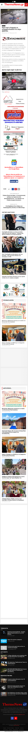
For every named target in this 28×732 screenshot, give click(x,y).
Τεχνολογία (4, 628)
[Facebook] (12, 718)
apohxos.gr (7, 92)
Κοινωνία (3, 25)
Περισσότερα (15, 729)
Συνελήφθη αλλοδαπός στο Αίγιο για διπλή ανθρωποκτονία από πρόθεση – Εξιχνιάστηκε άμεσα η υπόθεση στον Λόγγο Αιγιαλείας (12, 233)
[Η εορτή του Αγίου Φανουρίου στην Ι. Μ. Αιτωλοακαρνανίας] (4, 681)
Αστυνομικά (5, 729)
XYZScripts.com (20, 731)
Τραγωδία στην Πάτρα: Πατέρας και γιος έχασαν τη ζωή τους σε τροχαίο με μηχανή (13, 277)
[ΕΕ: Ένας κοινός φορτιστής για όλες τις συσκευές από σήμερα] (4, 648)
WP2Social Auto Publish (9, 731)
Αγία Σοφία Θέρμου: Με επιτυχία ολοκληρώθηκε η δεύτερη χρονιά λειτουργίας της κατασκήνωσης (14, 432)
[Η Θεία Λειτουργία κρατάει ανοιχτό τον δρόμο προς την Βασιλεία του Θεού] (4, 687)
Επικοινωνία (21, 729)
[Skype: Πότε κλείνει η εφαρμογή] (4, 641)
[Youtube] (15, 718)
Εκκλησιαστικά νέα (6, 675)
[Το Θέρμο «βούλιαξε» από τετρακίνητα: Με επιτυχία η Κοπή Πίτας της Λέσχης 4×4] (4, 657)
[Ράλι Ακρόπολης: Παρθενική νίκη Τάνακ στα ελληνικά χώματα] (4, 664)
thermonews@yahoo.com (19, 714)
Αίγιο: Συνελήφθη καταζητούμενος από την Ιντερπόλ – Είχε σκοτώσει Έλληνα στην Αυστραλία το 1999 (12, 255)
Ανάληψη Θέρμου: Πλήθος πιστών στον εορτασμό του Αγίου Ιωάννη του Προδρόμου (13, 499)
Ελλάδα (10, 729)
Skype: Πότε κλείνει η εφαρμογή (14, 639)
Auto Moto (4, 652)
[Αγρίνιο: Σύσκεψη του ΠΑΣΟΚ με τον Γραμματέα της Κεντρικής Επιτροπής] (14, 333)
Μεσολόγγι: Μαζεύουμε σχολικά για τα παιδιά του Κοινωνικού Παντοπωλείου (13, 321)
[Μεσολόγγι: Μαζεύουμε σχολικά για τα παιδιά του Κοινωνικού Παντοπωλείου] (14, 311)
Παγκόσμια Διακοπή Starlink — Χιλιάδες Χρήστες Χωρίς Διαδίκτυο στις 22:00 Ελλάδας (16, 633)
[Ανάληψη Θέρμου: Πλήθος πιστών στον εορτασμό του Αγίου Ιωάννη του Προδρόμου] (14, 489)
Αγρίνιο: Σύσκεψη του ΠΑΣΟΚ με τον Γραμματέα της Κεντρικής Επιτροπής (13, 343)
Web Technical (16, 725)
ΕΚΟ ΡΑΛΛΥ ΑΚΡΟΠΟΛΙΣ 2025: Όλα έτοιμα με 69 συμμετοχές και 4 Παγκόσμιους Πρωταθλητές (17, 670)
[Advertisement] (14, 561)
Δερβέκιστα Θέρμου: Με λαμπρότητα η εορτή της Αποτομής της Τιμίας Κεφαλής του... (13, 477)
